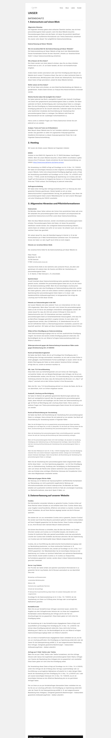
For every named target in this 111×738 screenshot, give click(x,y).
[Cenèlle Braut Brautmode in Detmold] (34, 8)
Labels (73, 8)
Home (61, 8)
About (67, 8)
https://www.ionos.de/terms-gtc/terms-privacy (48, 162)
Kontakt (79, 8)
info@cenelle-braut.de (40, 262)
